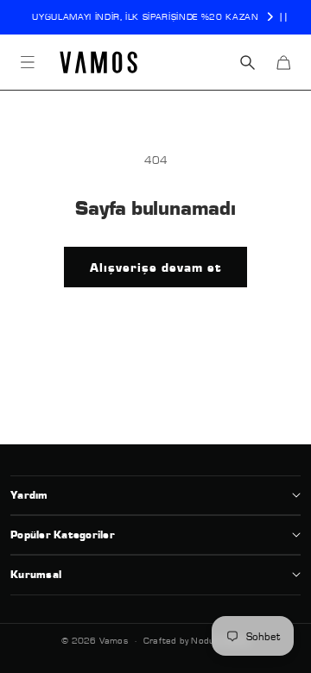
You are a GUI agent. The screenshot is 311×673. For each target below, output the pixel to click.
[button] (27, 62)
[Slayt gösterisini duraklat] (283, 17)
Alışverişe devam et (155, 267)
